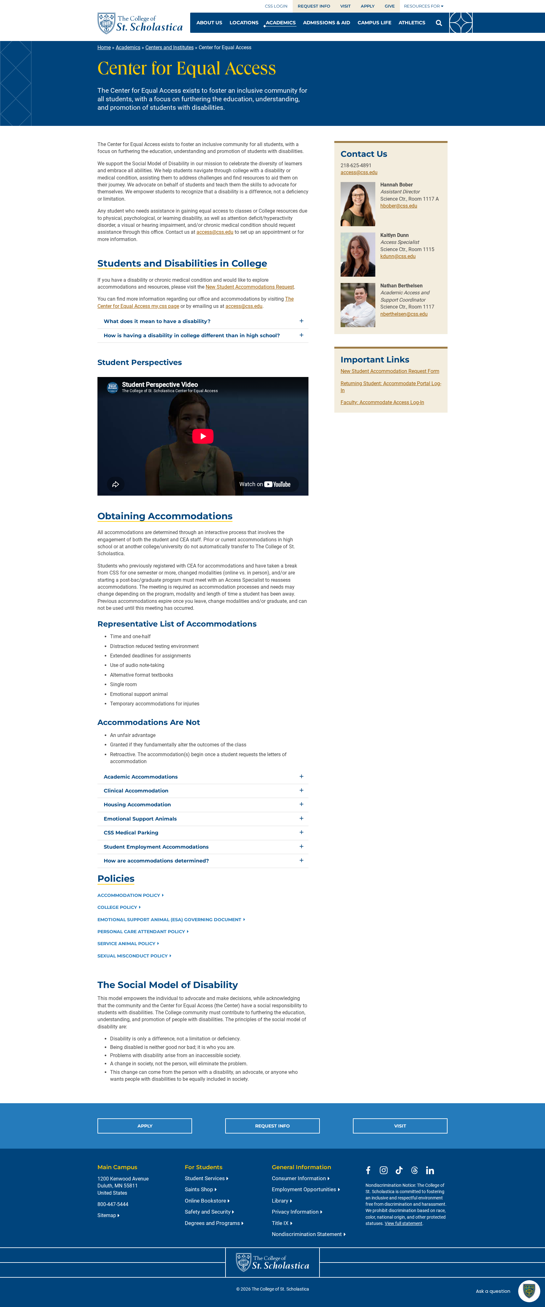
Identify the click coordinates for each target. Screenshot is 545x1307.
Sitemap (106, 1215)
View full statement (403, 1223)
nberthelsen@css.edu (404, 314)
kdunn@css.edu (398, 256)
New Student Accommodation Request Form (390, 371)
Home (104, 47)
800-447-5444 (112, 1204)
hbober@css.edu (398, 206)
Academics (128, 47)
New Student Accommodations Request (250, 287)
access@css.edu (214, 232)
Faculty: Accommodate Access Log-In (382, 402)
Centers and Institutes (169, 47)
